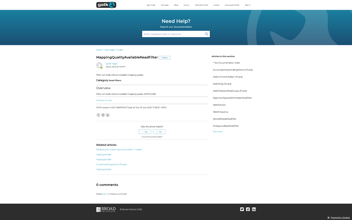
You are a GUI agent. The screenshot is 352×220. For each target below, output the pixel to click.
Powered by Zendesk (340, 217)
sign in (105, 194)
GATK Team (111, 64)
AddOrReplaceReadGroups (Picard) (230, 91)
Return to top (105, 100)
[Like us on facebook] (248, 209)
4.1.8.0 (120, 50)
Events (216, 5)
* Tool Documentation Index (226, 63)
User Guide (151, 5)
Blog (176, 5)
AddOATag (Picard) (222, 84)
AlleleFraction (219, 105)
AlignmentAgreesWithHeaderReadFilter (232, 98)
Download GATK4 (232, 5)
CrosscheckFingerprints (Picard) (111, 164)
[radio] (145, 132)
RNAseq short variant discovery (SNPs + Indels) (119, 149)
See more (217, 131)
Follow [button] (165, 58)
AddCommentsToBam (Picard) (228, 77)
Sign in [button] (248, 5)
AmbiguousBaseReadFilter (226, 126)
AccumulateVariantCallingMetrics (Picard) (233, 70)
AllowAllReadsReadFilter (224, 119)
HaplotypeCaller (104, 154)
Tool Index (165, 5)
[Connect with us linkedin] (254, 209)
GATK (99, 50)
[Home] (106, 5)
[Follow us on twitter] (242, 209)
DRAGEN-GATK (201, 5)
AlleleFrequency (220, 112)
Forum (186, 5)
